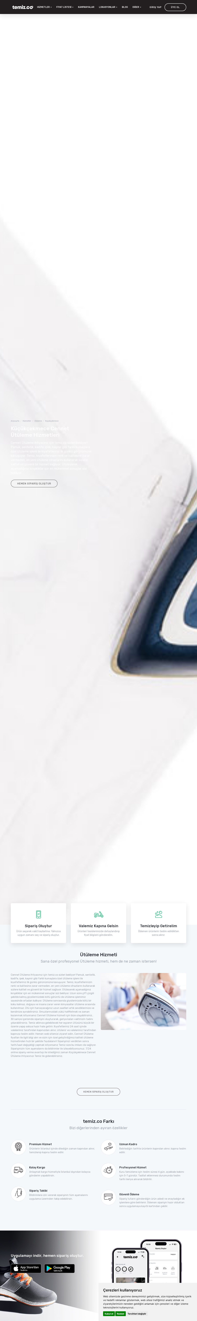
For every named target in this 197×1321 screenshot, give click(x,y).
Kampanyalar (86, 7)
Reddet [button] (120, 1313)
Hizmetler (27, 421)
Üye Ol (175, 7)
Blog (125, 7)
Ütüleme (38, 421)
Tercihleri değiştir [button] (137, 1313)
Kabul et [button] (109, 1313)
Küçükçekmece (51, 421)
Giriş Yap (155, 7)
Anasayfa (15, 421)
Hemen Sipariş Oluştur (34, 483)
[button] (108, 7)
